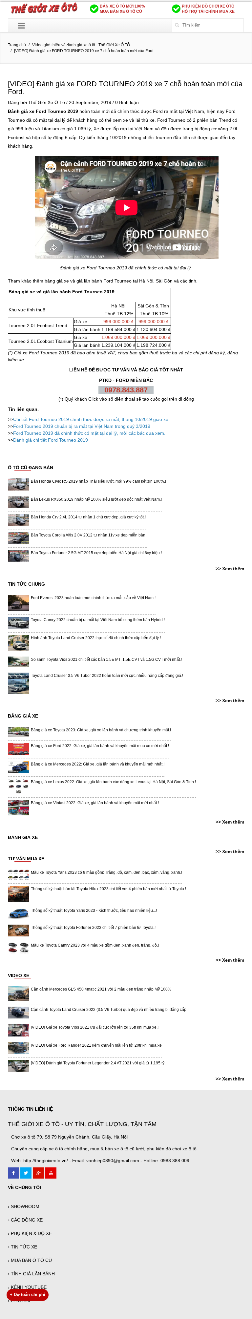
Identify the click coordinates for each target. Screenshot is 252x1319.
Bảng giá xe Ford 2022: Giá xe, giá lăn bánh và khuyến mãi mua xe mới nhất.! (100, 745)
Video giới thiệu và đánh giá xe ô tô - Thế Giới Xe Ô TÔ (81, 45)
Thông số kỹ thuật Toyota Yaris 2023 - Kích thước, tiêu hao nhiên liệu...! (94, 910)
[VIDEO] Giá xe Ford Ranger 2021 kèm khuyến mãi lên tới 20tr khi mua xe (96, 1045)
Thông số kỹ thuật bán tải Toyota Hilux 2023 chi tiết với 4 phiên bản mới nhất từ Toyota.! (108, 889)
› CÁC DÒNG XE (25, 1220)
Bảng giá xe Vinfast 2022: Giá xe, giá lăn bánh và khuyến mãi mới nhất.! (95, 803)
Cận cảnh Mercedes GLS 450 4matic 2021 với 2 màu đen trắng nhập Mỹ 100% (101, 989)
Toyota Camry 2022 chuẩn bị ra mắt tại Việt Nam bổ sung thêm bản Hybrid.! (98, 620)
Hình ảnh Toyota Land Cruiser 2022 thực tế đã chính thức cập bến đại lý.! (96, 638)
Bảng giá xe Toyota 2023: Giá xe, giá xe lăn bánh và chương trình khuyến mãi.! (101, 730)
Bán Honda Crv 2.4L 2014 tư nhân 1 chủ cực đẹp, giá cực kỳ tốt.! (88, 517)
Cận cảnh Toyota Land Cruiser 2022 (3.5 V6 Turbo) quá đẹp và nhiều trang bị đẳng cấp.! (109, 1009)
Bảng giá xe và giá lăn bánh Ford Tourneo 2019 (62, 291)
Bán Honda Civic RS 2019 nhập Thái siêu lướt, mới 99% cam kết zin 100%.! (98, 481)
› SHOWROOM (23, 1206)
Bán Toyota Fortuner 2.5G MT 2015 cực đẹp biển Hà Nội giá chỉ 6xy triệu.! (96, 553)
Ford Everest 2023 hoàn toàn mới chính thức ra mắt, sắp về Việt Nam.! (93, 598)
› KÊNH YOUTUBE (27, 1287)
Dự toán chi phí (27, 1294)
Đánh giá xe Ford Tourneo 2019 (93, 267)
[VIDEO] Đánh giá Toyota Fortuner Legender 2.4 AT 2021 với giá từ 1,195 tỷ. (98, 1063)
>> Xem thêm (230, 568)
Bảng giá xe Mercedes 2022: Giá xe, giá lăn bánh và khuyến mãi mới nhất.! (97, 764)
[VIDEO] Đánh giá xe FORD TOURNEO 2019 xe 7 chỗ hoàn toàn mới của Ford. (125, 88)
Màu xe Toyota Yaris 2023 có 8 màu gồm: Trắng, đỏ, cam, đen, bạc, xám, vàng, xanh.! (106, 872)
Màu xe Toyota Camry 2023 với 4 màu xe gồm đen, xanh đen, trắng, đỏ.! (95, 945)
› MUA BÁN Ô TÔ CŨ (30, 1260)
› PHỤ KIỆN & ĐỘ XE (30, 1233)
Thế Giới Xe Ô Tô (46, 102)
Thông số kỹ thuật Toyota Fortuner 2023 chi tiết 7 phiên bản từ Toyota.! (93, 927)
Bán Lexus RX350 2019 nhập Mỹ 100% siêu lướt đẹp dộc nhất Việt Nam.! (96, 499)
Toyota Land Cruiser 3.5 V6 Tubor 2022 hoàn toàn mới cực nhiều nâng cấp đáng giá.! (107, 675)
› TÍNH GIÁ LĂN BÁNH (31, 1273)
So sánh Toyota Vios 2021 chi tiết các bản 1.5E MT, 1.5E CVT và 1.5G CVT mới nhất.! (106, 659)
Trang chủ (17, 45)
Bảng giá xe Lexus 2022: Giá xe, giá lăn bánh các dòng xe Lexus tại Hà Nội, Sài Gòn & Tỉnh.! (113, 782)
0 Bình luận (127, 102)
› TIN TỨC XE (22, 1246)
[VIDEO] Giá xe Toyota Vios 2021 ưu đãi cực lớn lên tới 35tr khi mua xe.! (94, 1027)
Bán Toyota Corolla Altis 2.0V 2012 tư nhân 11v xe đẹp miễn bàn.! (89, 535)
